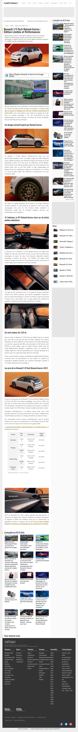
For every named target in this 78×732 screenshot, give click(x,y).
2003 (51, 704)
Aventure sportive (33, 664)
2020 (51, 666)
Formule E (19, 657)
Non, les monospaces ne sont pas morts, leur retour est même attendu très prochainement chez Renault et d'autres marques (26, 564)
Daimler (41, 679)
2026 (51, 653)
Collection (8, 677)
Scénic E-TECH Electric (67, 276)
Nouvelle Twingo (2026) (67, 241)
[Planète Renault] (11, 3)
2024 (51, 657)
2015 (51, 677)
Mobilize (41, 675)
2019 (51, 668)
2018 (51, 670)
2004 (51, 701)
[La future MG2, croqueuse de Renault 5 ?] (42, 554)
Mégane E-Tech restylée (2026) (67, 230)
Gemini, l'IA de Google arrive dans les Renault (26, 581)
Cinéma (64, 681)
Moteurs (7, 664)
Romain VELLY (10, 67)
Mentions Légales (10, 717)
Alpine (29, 653)
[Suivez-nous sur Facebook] (61, 724)
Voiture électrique (67, 670)
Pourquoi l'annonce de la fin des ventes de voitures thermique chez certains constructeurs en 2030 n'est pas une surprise (69, 169)
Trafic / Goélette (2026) (67, 247)
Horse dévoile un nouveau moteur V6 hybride (11, 599)
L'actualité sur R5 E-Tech (61, 20)
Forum (60, 3)
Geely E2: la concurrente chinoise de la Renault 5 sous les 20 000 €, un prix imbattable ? (42, 545)
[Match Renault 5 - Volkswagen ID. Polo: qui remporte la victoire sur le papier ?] (11, 538)
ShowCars (8, 673)
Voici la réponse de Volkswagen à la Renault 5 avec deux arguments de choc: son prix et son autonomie (69, 125)
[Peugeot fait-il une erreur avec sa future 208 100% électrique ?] (26, 593)
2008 (51, 692)
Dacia (40, 666)
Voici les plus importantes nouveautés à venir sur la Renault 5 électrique (26, 545)
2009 (51, 690)
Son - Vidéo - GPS (67, 690)
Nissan (41, 670)
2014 (51, 679)
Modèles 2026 (9, 653)
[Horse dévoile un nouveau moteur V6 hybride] (11, 593)
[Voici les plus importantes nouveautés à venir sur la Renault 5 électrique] (26, 538)
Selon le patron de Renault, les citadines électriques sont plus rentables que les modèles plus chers (11, 583)
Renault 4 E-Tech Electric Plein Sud (67, 236)
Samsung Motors (44, 668)
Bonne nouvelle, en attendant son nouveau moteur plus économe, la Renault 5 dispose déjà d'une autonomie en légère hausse (11, 564)
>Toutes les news (69, 199)
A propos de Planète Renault (26, 717)
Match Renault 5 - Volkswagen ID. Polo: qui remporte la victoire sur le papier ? (11, 545)
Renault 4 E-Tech (66, 259)
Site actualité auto (19, 720)
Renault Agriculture (33, 659)
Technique (8, 666)
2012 (51, 684)
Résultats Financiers (44, 657)
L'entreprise (31, 655)
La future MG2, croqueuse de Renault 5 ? (42, 560)
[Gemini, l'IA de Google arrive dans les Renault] (26, 575)
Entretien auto (66, 659)
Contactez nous (41, 717)
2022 (51, 662)
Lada (40, 677)
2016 (51, 675)
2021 (51, 664)
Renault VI (30, 657)
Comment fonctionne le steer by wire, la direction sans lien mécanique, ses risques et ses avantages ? (69, 155)
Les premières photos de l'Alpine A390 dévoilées (14, 21)
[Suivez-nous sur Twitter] (65, 724)
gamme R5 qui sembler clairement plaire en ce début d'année (26, 427)
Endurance (19, 655)
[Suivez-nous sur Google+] (70, 724)
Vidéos (65, 3)
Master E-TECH (65, 270)
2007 (51, 695)
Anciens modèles (9, 679)
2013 (51, 681)
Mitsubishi (42, 673)
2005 (51, 699)
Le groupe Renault (44, 664)
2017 (51, 673)
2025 (51, 655)
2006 (51, 697)
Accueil (6, 25)
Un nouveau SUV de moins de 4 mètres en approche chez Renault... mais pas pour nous (26, 620)
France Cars (8, 720)
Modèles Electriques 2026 (21, 25)
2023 (51, 659)
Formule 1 (19, 653)
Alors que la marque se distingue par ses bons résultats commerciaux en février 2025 (27, 111)
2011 (51, 686)
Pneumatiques (66, 686)
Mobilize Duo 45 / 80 (67, 253)
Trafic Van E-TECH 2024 (67, 282)
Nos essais (8, 670)
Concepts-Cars (9, 675)
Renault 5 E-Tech (66, 264)
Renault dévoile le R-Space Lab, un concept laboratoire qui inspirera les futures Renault (42, 620)
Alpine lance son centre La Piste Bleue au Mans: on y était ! (38, 21)
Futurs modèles (9, 668)
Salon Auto (65, 684)
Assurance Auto (66, 688)
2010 (51, 688)
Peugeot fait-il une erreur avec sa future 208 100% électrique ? (69, 144)
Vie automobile (66, 657)
